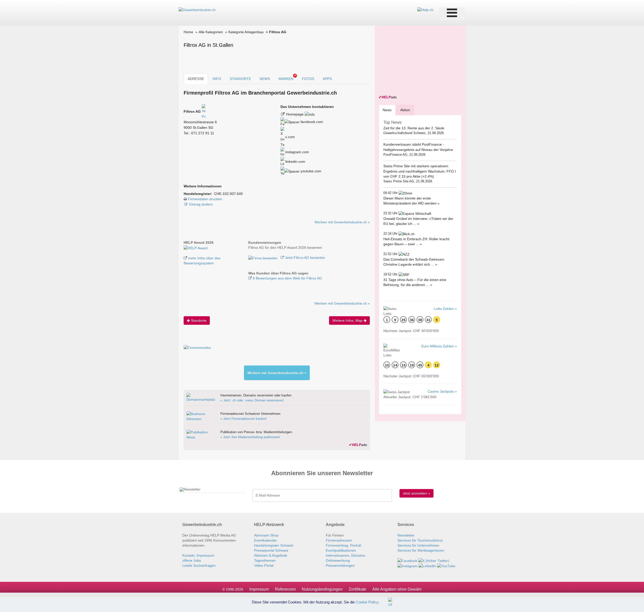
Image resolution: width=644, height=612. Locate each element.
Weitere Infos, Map (348, 320)
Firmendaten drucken (205, 199)
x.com (289, 137)
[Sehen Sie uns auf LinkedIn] (427, 566)
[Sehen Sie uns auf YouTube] (446, 566)
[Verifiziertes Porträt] (204, 111)
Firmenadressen (339, 540)
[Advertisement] (416, 60)
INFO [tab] (217, 79)
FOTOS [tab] (308, 79)
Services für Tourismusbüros (420, 540)
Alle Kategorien (211, 32)
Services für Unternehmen (418, 545)
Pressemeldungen (340, 565)
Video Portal (263, 565)
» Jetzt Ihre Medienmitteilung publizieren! (250, 437)
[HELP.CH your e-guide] (425, 10)
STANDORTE (240, 79)
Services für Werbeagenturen (420, 550)
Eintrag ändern (201, 204)
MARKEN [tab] (287, 77)
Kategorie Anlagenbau (246, 32)
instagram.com (296, 152)
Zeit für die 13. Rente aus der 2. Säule (413, 128)
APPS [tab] (327, 79)
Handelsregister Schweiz (273, 545)
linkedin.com (294, 161)
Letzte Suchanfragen (199, 565)
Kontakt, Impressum (198, 555)
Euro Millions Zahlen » (439, 346)
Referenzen (285, 589)
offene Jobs (191, 560)
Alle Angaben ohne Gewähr (397, 589)
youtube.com (310, 171)
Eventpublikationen (341, 550)
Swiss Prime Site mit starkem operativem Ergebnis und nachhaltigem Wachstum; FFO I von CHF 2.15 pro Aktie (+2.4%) (419, 171)
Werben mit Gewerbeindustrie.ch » (342, 222)
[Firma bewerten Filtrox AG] (263, 258)
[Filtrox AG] (196, 248)
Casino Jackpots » (442, 391)
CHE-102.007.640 (228, 194)
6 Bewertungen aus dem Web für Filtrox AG (287, 278)
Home (188, 32)
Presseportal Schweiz (271, 550)
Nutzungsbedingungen (322, 589)
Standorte (198, 320)
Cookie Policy (367, 602)
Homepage (295, 114)
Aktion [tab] (405, 110)
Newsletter (405, 535)
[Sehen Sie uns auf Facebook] (407, 560)
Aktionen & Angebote (270, 555)
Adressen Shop (266, 535)
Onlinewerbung (338, 560)
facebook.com (311, 122)
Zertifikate (357, 589)
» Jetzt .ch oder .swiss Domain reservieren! (252, 400)
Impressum (259, 589)
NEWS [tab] (265, 79)
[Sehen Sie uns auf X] (433, 560)
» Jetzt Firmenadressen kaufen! (243, 419)
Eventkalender (265, 540)
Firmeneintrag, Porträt (343, 545)
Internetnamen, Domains (345, 555)
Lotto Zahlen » (445, 309)
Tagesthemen (265, 560)
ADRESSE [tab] (196, 79)
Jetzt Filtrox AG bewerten (304, 258)
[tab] (387, 110)
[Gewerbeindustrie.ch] (197, 10)
